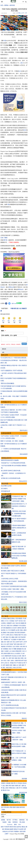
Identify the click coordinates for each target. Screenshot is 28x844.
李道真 (20, 783)
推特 (15, 824)
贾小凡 (16, 783)
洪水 (11, 625)
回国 (22, 658)
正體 (23, 1)
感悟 (23, 665)
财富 (21, 644)
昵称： (3, 330)
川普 (8, 204)
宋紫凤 (3, 783)
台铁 (13, 623)
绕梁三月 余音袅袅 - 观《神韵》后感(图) (12, 441)
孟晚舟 (5, 632)
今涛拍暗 (7, 783)
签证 (19, 658)
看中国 (5, 240)
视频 (3, 721)
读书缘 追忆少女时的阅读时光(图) (10, 478)
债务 (8, 642)
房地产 (12, 644)
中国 (4, 40)
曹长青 (5, 790)
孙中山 (3, 663)
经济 (24, 130)
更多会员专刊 (23, 481)
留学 (10, 658)
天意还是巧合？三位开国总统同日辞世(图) (13, 463)
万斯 (15, 632)
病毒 (2, 621)
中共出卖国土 (22, 625)
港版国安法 (8, 628)
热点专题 (5, 483)
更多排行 (24, 718)
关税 (8, 632)
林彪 (19, 663)
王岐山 (22, 630)
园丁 (20, 785)
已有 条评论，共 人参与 (9, 335)
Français (12, 833)
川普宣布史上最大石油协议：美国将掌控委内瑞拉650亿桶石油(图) (19, 513)
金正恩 (17, 630)
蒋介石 (7, 663)
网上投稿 (22, 822)
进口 (21, 63)
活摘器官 (9, 623)
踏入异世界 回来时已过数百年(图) (10, 470)
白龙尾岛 (17, 653)
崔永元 (11, 635)
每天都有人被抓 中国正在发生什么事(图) (12, 570)
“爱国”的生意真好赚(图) (7, 383)
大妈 (21, 646)
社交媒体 (13, 639)
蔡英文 (10, 646)
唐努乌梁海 (7, 653)
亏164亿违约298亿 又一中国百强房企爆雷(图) (13, 357)
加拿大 (23, 639)
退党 (23, 628)
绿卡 (2, 660)
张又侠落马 (4, 488)
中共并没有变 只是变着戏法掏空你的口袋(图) (14, 586)
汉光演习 (14, 628)
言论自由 (14, 656)
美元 (14, 642)
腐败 (13, 637)
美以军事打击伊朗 (6, 486)
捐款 (9, 822)
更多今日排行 (23, 602)
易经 (11, 665)
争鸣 (5, 807)
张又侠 (21, 621)
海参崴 (3, 646)
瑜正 (14, 788)
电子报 (9, 820)
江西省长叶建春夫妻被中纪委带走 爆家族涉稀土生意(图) (19, 528)
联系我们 (15, 822)
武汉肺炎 (11, 618)
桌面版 (3, 820)
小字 (26, 13)
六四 (24, 621)
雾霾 (15, 649)
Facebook (9, 824)
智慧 (20, 665)
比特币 (18, 642)
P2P (12, 649)
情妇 (7, 637)
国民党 (20, 628)
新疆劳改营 (8, 656)
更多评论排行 (23, 430)
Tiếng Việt (17, 833)
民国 (19, 660)
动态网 (21, 829)
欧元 (2, 644)
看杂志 (24, 827)
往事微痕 (15, 625)
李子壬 (21, 788)
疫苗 (8, 625)
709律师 (6, 651)
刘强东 (17, 646)
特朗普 (20, 618)
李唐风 (16, 785)
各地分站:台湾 (7, 831)
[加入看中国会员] (14, 271)
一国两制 (5, 639)
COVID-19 (7, 621)
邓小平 (16, 663)
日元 (5, 644)
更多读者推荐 (23, 454)
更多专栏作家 (23, 792)
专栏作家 (5, 781)
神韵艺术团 (12, 827)
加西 (24, 831)
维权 (2, 651)
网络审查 (18, 651)
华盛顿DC (17, 831)
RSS (19, 824)
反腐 (16, 637)
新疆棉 (22, 623)
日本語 (22, 833)
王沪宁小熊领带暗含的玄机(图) (10, 705)
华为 (10, 637)
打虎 (18, 637)
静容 (7, 788)
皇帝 (4, 665)
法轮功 (14, 651)
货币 (21, 642)
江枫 (17, 788)
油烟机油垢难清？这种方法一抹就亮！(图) (13, 682)
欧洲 (21, 831)
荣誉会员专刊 (6, 458)
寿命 (14, 667)
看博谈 (6, 5)
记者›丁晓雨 (4, 237)
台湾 (6, 646)
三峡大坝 (17, 623)
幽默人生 (15, 665)
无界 (24, 829)
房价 (24, 646)
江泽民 (7, 635)
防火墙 (24, 649)
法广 (9, 639)
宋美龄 (12, 663)
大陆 (9, 649)
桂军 (22, 660)
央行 (5, 642)
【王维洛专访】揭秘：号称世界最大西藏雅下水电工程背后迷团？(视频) (19, 499)
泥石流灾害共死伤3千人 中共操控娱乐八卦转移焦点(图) (19, 506)
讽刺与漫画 (16, 807)
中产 (24, 644)
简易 (12, 783)
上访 (10, 651)
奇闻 (7, 667)
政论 (8, 807)
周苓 (10, 785)
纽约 (12, 831)
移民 (4, 658)
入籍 (25, 658)
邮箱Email (3, 814)
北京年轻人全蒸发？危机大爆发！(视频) (12, 589)
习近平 (16, 621)
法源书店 (18, 827)
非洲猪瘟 (5, 649)
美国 (18, 632)
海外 (8, 660)
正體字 (7, 833)
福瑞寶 (11, 829)
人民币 (25, 642)
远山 (4, 785)
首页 (2, 5)
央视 (23, 656)
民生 (5, 660)
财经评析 (12, 5)
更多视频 (24, 778)
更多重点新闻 (23, 561)
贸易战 (12, 621)
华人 (7, 658)
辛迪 (8, 790)
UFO (6, 630)
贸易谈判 (23, 632)
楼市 (15, 644)
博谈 (11, 807)
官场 (21, 637)
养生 (20, 667)
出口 (20, 71)
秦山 (4, 788)
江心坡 (22, 653)
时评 (2, 807)
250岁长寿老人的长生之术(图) (9, 578)
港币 (8, 644)
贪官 (4, 637)
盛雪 (23, 785)
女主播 (19, 656)
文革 (17, 667)
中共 (9, 630)
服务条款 (22, 820)
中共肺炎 (3, 618)
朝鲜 (20, 639)
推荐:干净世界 (5, 827)
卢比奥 (24, 618)
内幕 (19, 635)
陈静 (13, 785)
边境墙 (12, 632)
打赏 (19, 13)
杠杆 (11, 642)
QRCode (14, 303)
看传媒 (7, 829)
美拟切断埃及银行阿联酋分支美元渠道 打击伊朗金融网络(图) (19, 556)
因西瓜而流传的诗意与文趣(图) (10, 460)
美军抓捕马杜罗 (5, 491)
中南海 (16, 635)
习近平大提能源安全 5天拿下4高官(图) (11, 370)
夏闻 (7, 785)
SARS (2, 656)
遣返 (16, 658)
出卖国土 (3, 623)
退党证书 (16, 829)
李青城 (10, 788)
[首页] (13, 2)
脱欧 (2, 642)
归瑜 (23, 783)
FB (17, 639)
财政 (18, 644)
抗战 (25, 660)
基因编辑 (19, 649)
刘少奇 (23, 663)
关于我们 (15, 820)
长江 (5, 625)
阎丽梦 (13, 630)
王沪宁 (3, 635)
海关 (13, 658)
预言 (4, 667)
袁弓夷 (3, 628)
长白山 (13, 653)
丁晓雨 (3, 809)
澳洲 (16, 660)
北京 (13, 646)
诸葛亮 (8, 665)
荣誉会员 (11, 287)
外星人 (11, 667)
